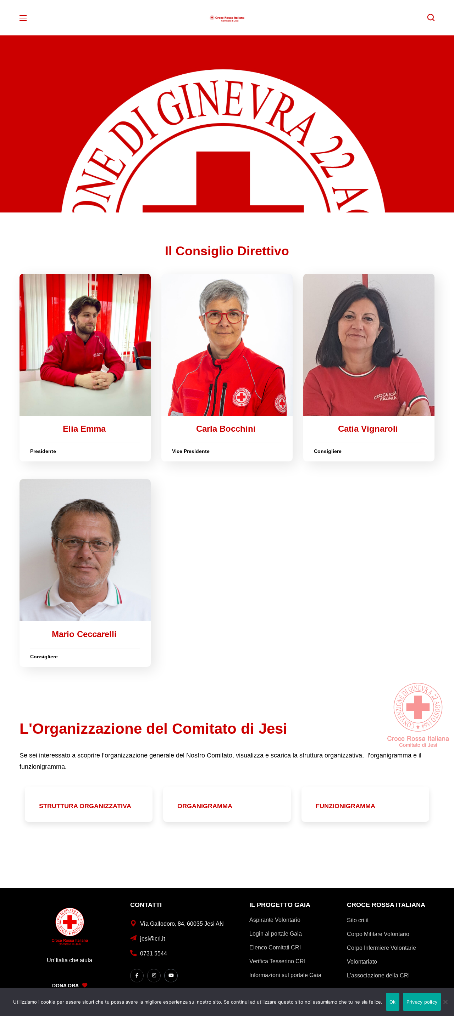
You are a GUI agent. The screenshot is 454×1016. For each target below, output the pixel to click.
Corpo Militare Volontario (378, 934)
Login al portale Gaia (275, 934)
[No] (445, 1001)
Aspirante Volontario (274, 920)
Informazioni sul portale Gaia (285, 975)
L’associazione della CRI (378, 975)
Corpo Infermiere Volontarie (381, 948)
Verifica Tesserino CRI (277, 961)
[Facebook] (137, 975)
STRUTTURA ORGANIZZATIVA (85, 806)
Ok (392, 1002)
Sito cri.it (358, 920)
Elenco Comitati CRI (275, 947)
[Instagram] (154, 975)
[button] (430, 17)
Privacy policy (422, 1002)
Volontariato (362, 962)
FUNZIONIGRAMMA (345, 806)
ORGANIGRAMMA (204, 806)
